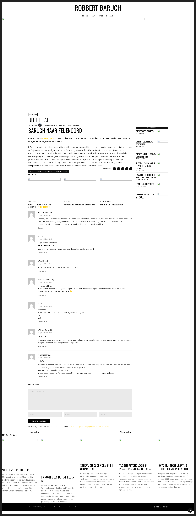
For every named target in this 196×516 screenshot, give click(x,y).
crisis (39, 172)
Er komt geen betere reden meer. (144, 143)
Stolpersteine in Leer (145, 131)
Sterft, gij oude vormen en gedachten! (146, 155)
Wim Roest (43, 261)
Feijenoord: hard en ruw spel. (39, 205)
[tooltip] (157, 7)
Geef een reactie (44, 207)
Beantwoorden (42, 228)
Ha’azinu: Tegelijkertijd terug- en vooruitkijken (146, 176)
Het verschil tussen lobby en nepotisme (79, 205)
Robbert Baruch (51, 125)
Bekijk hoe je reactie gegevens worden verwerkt (90, 426)
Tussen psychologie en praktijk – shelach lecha (145, 166)
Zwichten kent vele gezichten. (111, 205)
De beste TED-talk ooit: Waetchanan (145, 195)
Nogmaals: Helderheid (145, 184)
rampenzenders (61, 172)
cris (31, 172)
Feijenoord (33, 115)
